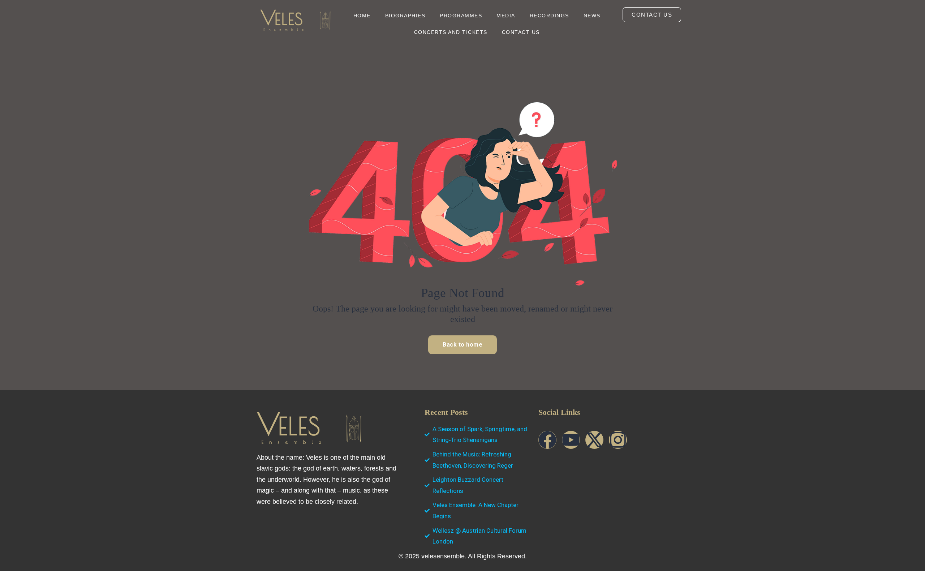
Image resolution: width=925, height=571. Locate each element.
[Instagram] (618, 440)
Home (362, 15)
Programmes (461, 15)
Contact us (521, 32)
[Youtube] (571, 440)
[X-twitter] (594, 440)
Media (505, 15)
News (592, 15)
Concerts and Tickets (450, 32)
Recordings (549, 15)
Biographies (405, 15)
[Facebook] (547, 440)
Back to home (462, 344)
